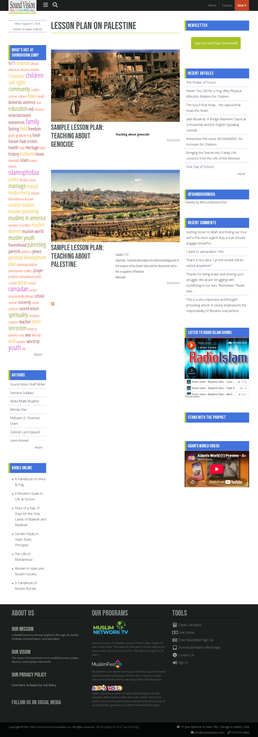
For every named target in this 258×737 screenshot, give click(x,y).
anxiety (35, 69)
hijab (42, 147)
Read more (173, 140)
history (13, 154)
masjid (32, 186)
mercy (25, 192)
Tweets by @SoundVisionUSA (206, 202)
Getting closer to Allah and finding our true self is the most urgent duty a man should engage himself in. (216, 238)
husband (27, 153)
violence (13, 335)
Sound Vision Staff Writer (28, 384)
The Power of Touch (201, 82)
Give (240, 5)
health (13, 147)
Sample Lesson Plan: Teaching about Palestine (77, 256)
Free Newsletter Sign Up (195, 640)
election (39, 109)
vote (22, 335)
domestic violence (21, 102)
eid (31, 109)
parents (14, 251)
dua (38, 102)
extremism (16, 122)
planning (22, 264)
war (28, 335)
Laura (32, 179)
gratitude (21, 135)
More (38, 354)
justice (13, 179)
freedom (34, 128)
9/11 (12, 63)
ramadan (18, 288)
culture (22, 96)
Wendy (36, 335)
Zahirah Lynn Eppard (25, 432)
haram (13, 141)
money (35, 193)
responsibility (16, 296)
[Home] (22, 6)
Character (16, 76)
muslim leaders (21, 204)
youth (14, 347)
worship (33, 341)
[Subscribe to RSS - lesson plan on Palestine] (52, 304)
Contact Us (186, 655)
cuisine (12, 96)
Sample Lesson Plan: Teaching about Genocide (77, 136)
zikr (24, 348)
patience (26, 251)
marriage (17, 185)
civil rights (17, 82)
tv (36, 329)
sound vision (29, 308)
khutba (24, 179)
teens (36, 321)
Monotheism (16, 199)
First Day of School (199, 167)
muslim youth (21, 237)
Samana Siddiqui (21, 393)
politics (28, 270)
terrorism (17, 328)
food (23, 128)
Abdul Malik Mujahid (24, 401)
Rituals (30, 296)
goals (11, 135)
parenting (36, 244)
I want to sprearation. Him (205, 251)
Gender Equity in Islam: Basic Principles (26, 539)
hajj (29, 135)
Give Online (186, 632)
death (40, 96)
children (35, 75)
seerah (12, 302)
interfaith (13, 160)
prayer (38, 270)
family (32, 121)
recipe (33, 290)
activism (23, 63)
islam (24, 160)
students (34, 315)
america (25, 69)
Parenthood (17, 245)
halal (36, 135)
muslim (29, 199)
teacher (25, 321)
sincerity (24, 302)
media (13, 192)
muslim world (33, 231)
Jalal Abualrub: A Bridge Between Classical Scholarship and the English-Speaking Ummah (216, 125)
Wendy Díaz (18, 409)
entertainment (19, 115)
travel (30, 329)
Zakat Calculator (190, 625)
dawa (31, 95)
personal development (27, 257)
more (39, 447)
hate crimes (28, 141)
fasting (13, 128)
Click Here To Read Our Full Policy (34, 685)
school (39, 296)
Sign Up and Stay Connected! (215, 43)
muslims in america (27, 218)
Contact (227, 5)
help (22, 147)
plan (12, 263)
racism (32, 283)
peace (36, 251)
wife (12, 341)
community (19, 89)
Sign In (183, 662)
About (212, 5)
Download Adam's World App (199, 647)
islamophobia (23, 172)
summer (13, 322)
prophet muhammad (20, 276)
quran (22, 282)
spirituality (18, 314)
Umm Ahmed (19, 440)
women (21, 341)
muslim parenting (23, 211)
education (18, 108)
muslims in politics (19, 225)
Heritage (32, 147)
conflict (35, 89)
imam (39, 154)
